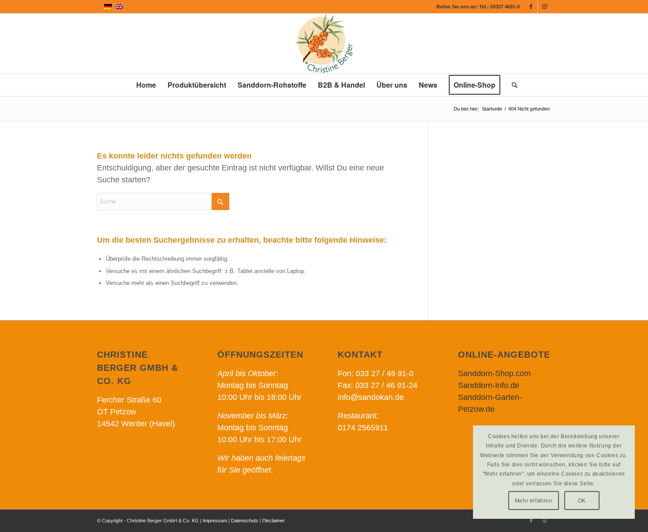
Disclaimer (273, 520)
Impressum (215, 520)
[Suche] (512, 85)
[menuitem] (146, 85)
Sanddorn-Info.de (488, 385)
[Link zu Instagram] (544, 6)
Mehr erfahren (533, 501)
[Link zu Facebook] (531, 6)
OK (582, 501)
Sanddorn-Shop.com (494, 373)
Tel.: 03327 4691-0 (499, 6)
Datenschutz (244, 520)
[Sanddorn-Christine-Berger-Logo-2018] (324, 44)
